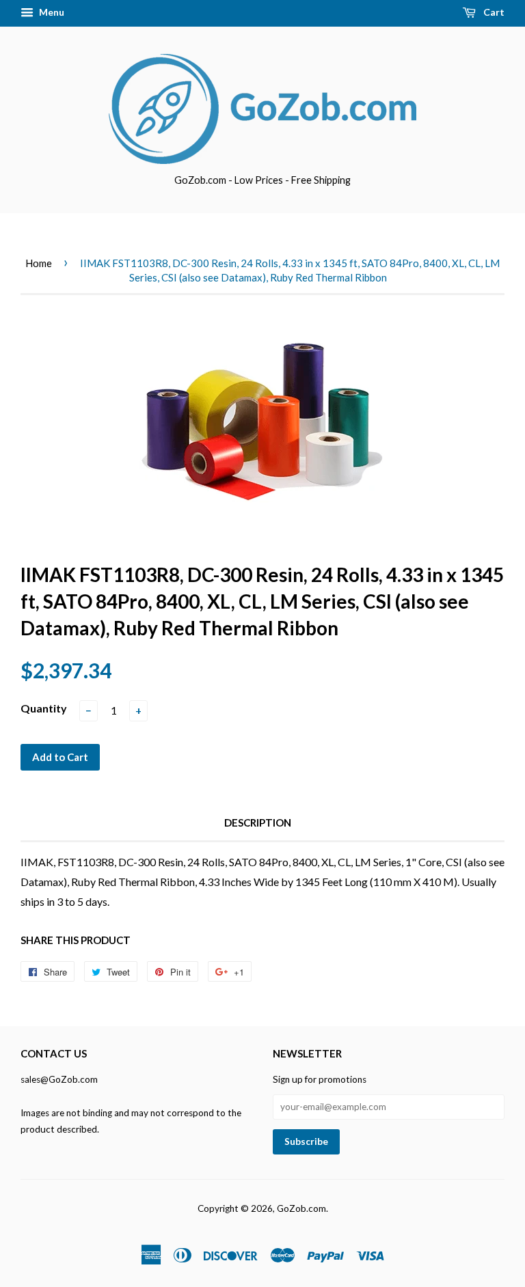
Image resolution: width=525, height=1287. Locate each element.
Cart (492, 12)
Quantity (44, 708)
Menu (50, 12)
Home (38, 263)
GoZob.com (301, 1208)
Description (257, 822)
